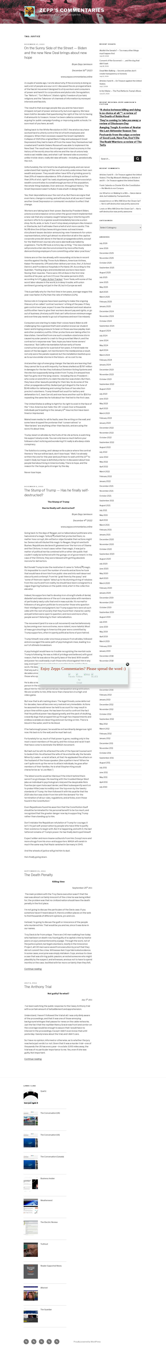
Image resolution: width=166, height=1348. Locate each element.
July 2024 (103, 336)
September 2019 (106, 612)
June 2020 (103, 568)
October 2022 (105, 437)
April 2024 (103, 350)
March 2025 (104, 297)
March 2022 (104, 471)
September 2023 (106, 384)
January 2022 (105, 481)
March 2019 (104, 641)
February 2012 (105, 733)
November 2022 (106, 433)
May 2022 (103, 462)
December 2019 (106, 598)
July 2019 (103, 622)
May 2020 (103, 573)
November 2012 (106, 709)
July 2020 (103, 564)
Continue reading (33, 969)
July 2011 (103, 767)
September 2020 (106, 554)
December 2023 (106, 370)
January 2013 (104, 699)
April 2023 (103, 408)
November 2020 (106, 544)
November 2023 (106, 374)
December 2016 (106, 690)
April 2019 (103, 636)
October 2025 (105, 263)
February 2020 (105, 588)
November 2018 (106, 661)
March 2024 (104, 355)
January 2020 (105, 593)
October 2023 (105, 379)
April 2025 (103, 292)
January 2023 (105, 423)
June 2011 (103, 772)
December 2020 (106, 539)
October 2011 (105, 753)
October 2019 (105, 607)
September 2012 (106, 719)
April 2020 (103, 578)
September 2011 (106, 758)
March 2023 (104, 413)
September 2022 (106, 442)
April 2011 (103, 782)
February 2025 (105, 301)
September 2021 (106, 500)
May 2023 (103, 403)
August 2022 (105, 447)
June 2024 (103, 340)
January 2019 (104, 651)
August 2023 (105, 389)
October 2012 (105, 714)
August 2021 (104, 505)
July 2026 (103, 243)
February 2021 (105, 530)
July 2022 (103, 452)
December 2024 (106, 311)
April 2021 (103, 520)
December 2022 (106, 428)
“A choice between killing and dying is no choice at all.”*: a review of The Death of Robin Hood (120, 113)
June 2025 (103, 282)
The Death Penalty (38, 875)
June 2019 (103, 627)
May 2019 (103, 632)
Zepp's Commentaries (72, 10)
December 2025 (106, 253)
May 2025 (103, 287)
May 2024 (103, 345)
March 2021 (104, 525)
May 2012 (103, 724)
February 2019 (105, 646)
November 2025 (106, 258)
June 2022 (103, 457)
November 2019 (106, 602)
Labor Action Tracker (51, 279)
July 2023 (103, 394)
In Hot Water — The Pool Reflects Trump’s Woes (120, 91)
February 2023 (105, 418)
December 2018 (106, 656)
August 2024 (105, 331)
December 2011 (106, 743)
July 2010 (103, 787)
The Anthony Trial (37, 987)
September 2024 (106, 326)
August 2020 (105, 559)
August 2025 (105, 272)
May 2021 (103, 515)
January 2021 (104, 534)
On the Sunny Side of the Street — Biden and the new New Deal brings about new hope (55, 52)
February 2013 (105, 695)
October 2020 (105, 549)
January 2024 (105, 365)
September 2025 (106, 267)
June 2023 (103, 399)
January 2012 (104, 738)
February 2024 (105, 360)
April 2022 (103, 466)
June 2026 (103, 248)
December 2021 (106, 486)
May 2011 (103, 777)
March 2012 (104, 729)
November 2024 (106, 316)
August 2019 (104, 617)
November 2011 (106, 748)
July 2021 (103, 510)
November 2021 (106, 491)
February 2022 (105, 476)
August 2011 (104, 763)
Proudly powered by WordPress (87, 1342)
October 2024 (105, 321)
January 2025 (105, 306)
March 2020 (104, 583)
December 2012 (106, 704)
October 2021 (105, 496)
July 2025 (103, 277)
